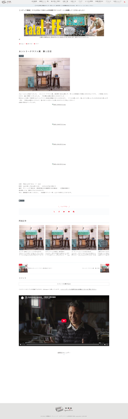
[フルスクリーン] (107, 344)
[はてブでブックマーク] (64, 211)
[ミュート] (105, 344)
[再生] (20, 344)
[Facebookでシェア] (59, 211)
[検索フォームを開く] (124, 2)
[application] (64, 320)
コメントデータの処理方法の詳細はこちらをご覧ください (78, 289)
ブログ (22, 200)
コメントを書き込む (64, 284)
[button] (73, 211)
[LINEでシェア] (68, 211)
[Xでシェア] (54, 211)
